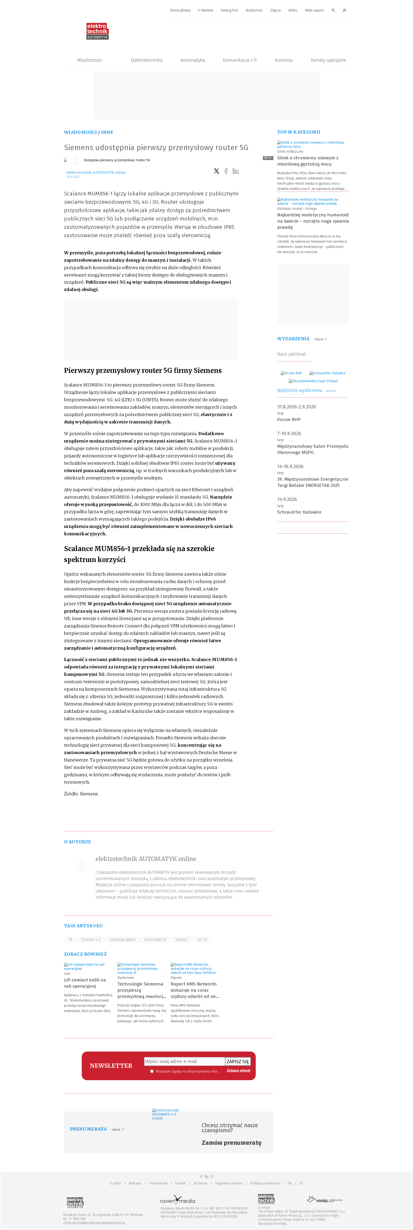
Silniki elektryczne (290, 152)
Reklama (135, 1183)
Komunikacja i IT (240, 60)
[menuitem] (180, 10)
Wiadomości (89, 60)
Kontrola (284, 60)
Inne (107, 132)
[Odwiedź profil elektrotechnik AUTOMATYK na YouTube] (211, 1176)
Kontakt (180, 1183)
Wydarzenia (254, 10)
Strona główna (180, 10)
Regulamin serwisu (228, 1183)
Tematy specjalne (328, 60)
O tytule (115, 1183)
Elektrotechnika (147, 60)
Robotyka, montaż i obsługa (297, 209)
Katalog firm (229, 10)
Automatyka (192, 60)
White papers (314, 10)
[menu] (206, 10)
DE (301, 1183)
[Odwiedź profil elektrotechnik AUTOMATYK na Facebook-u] (201, 1176)
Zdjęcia (275, 10)
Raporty (176, 978)
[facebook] (226, 171)
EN (290, 1183)
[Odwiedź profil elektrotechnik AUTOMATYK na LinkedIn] (206, 1176)
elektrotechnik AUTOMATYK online (95, 172)
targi (280, 413)
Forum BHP (289, 419)
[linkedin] (236, 171)
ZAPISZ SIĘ (238, 1061)
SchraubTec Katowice (299, 512)
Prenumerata (158, 1183)
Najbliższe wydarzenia (306, 390)
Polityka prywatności (265, 1183)
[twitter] (216, 171)
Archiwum (200, 1183)
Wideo (292, 10)
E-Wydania (205, 10)
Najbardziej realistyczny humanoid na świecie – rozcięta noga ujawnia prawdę (313, 221)
